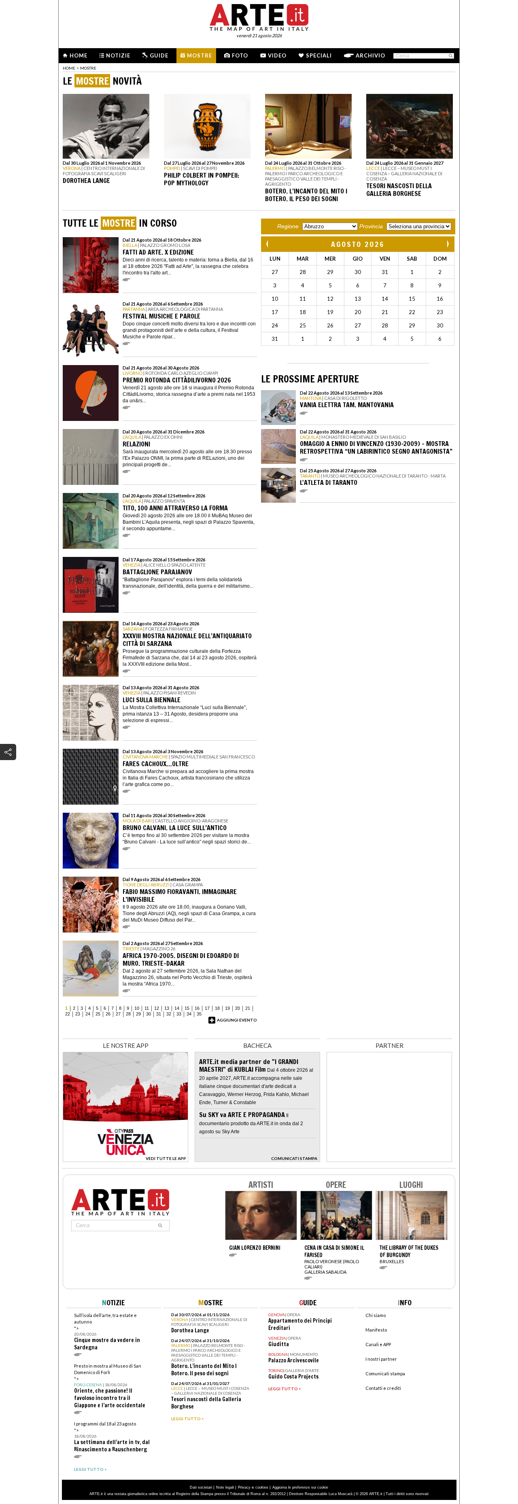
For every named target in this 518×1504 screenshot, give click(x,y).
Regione (288, 226)
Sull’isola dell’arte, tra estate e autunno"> (107, 1332)
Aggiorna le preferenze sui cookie (300, 1487)
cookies (261, 1487)
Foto (240, 55)
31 (158, 1013)
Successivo (448, 243)
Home (78, 55)
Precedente (268, 243)
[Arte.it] (259, 16)
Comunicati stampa (385, 1373)
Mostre (199, 55)
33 (178, 1013)
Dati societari (201, 1487)
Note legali (225, 1487)
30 (148, 1013)
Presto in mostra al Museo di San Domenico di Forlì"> (109, 1386)
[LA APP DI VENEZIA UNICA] (125, 1160)
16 (197, 1008)
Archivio (370, 55)
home (69, 68)
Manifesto (376, 1329)
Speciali (319, 55)
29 (138, 1013)
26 (108, 1013)
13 (166, 1008)
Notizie (118, 55)
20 (237, 1008)
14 (176, 1008)
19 (227, 1008)
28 (128, 1013)
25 (98, 1013)
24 (87, 1013)
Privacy (244, 1487)
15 (187, 1008)
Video (277, 55)
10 (136, 1008)
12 (156, 1008)
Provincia (371, 226)
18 (217, 1008)
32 (168, 1013)
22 (67, 1013)
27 (118, 1013)
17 (207, 1008)
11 (146, 1008)
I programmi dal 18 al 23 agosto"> (112, 1437)
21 (247, 1008)
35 (199, 1013)
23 (77, 1013)
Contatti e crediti (383, 1388)
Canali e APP (378, 1344)
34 (189, 1013)
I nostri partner (381, 1359)
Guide (159, 55)
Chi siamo (375, 1315)
